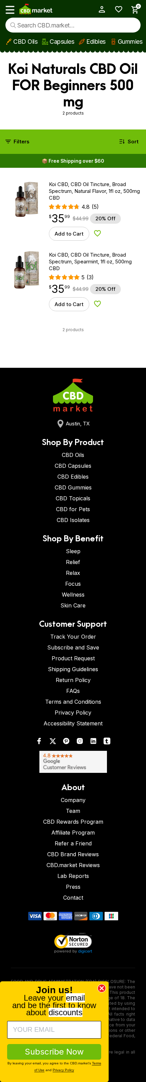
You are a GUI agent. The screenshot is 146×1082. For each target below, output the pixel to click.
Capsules (62, 41)
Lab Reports (73, 876)
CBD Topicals (73, 498)
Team (73, 810)
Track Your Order (73, 636)
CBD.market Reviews (73, 865)
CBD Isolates (73, 520)
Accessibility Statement (73, 723)
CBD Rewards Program (73, 821)
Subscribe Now (54, 1052)
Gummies (130, 41)
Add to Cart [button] (69, 234)
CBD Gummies (73, 487)
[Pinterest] (66, 742)
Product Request (73, 658)
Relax (73, 572)
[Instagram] (79, 742)
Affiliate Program (73, 832)
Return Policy (73, 680)
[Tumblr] (107, 742)
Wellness (73, 594)
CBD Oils (25, 41)
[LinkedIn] (93, 742)
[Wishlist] (116, 9)
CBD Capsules (73, 465)
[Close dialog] (101, 988)
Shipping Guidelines (73, 669)
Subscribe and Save (73, 647)
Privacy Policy (73, 712)
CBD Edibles (73, 476)
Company (73, 800)
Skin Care (73, 605)
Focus (73, 583)
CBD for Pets (73, 509)
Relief (73, 562)
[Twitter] (52, 742)
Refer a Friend (73, 843)
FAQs (73, 690)
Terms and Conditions (73, 701)
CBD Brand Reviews (73, 854)
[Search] (13, 25)
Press (73, 886)
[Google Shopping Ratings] (73, 762)
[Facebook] (39, 742)
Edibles (96, 41)
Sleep (73, 551)
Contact (73, 897)
